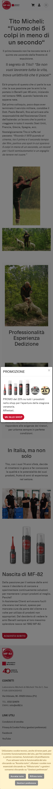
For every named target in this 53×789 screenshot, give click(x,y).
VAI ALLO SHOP (14, 417)
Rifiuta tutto (36, 776)
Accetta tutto (17, 776)
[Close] (49, 370)
